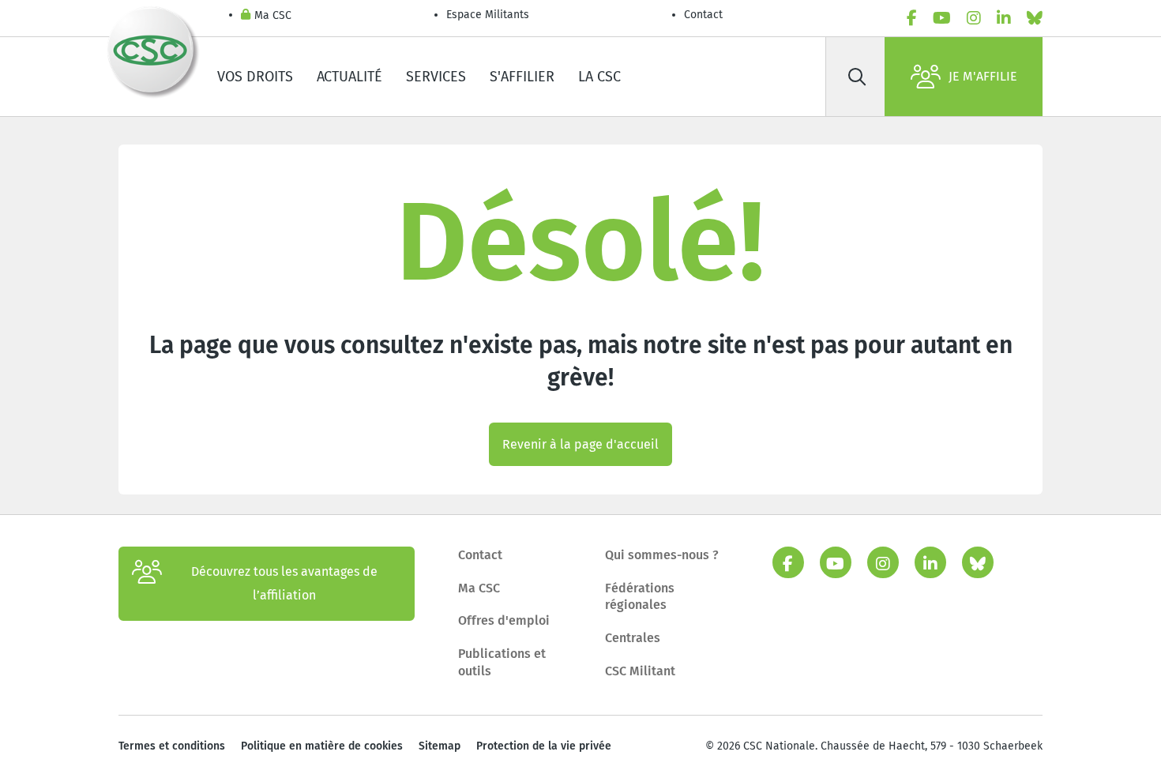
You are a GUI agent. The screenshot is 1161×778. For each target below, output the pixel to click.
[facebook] (912, 18)
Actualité (349, 76)
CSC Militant (640, 670)
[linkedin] (1004, 18)
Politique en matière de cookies (322, 746)
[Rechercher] (857, 76)
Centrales (632, 637)
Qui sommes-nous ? (662, 554)
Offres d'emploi (504, 620)
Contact (703, 14)
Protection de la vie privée (543, 746)
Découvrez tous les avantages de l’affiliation (284, 583)
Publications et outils (502, 662)
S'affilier (522, 76)
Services (436, 76)
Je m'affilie (983, 76)
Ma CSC (272, 15)
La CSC (599, 76)
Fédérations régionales (639, 597)
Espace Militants (487, 14)
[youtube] (942, 18)
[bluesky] (1034, 18)
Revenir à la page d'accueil (580, 444)
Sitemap (439, 746)
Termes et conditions (171, 746)
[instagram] (974, 18)
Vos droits (255, 76)
